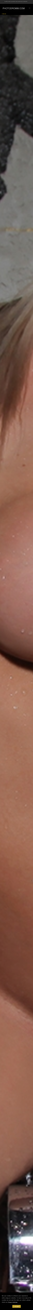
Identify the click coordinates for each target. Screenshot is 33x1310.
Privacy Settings (12, 1302)
